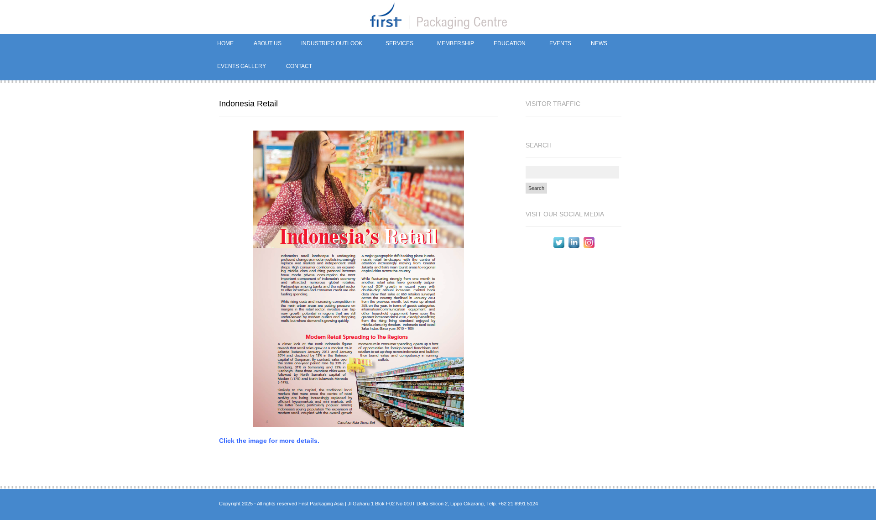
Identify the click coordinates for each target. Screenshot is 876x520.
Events (560, 43)
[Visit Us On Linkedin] (573, 247)
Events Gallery (241, 66)
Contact (299, 66)
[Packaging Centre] (438, 17)
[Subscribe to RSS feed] (633, 504)
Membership (455, 43)
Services (395, 44)
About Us (268, 43)
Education (505, 44)
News (594, 44)
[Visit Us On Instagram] (588, 247)
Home (225, 43)
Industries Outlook (326, 44)
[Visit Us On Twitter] (558, 247)
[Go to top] (649, 504)
